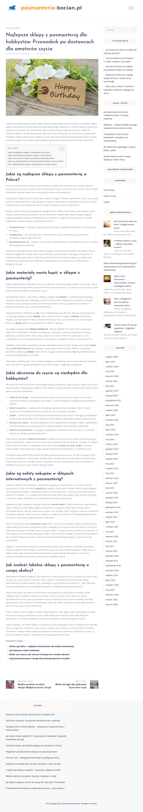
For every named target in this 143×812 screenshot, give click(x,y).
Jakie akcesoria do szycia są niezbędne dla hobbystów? (31, 158)
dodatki (30, 351)
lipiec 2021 (110, 521)
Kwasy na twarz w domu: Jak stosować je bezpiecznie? (30, 714)
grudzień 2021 (112, 497)
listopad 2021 (112, 502)
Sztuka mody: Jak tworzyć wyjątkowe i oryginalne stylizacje (125, 328)
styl (74, 351)
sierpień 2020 (112, 575)
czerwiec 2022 (112, 468)
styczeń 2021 (112, 551)
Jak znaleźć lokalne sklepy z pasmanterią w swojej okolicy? (33, 164)
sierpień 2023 (112, 458)
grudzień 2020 (112, 556)
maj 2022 (110, 473)
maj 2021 (110, 531)
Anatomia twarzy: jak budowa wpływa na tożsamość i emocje (34, 745)
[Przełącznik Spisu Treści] (60, 148)
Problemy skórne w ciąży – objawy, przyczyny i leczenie (125, 244)
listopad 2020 (112, 560)
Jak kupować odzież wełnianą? (24, 650)
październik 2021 (113, 507)
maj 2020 (110, 589)
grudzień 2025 (112, 390)
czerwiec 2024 (112, 434)
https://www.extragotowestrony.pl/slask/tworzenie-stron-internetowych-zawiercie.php (120, 266)
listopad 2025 (112, 395)
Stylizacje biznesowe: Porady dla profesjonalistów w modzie (39, 658)
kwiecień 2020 (112, 594)
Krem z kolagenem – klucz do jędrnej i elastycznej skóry (123, 302)
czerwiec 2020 (112, 585)
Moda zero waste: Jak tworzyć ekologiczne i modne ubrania (39, 654)
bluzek (19, 323)
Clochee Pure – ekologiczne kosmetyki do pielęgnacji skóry (32, 757)
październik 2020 (113, 565)
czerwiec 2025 (112, 419)
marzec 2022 (111, 483)
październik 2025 (113, 400)
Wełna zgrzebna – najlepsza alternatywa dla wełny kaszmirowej (41, 646)
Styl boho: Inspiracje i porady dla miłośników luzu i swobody (33, 720)
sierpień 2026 (112, 356)
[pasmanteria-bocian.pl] (45, 8)
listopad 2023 (112, 454)
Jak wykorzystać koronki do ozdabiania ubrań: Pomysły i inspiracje (116, 115)
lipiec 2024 (110, 429)
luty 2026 (110, 386)
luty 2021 (110, 546)
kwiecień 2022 (112, 478)
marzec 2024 (111, 444)
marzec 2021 (111, 541)
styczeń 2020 (112, 604)
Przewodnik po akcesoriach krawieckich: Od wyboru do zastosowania (116, 137)
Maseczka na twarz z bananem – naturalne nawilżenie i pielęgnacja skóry (119, 89)
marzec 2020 (111, 599)
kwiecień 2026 (112, 376)
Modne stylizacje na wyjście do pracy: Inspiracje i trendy (31, 776)
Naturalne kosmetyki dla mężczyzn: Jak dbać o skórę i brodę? (33, 763)
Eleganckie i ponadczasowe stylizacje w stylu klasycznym (31, 751)
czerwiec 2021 (112, 526)
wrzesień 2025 (112, 405)
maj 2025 (110, 424)
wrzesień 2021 (112, 512)
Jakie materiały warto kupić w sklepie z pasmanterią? (30, 155)
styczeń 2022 (112, 492)
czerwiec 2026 (112, 366)
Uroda (106, 202)
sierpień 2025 (112, 410)
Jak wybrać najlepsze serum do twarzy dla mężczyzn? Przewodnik (35, 782)
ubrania (37, 316)
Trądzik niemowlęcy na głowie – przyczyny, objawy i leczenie (33, 770)
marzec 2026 (111, 381)
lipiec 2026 (110, 361)
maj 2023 (110, 463)
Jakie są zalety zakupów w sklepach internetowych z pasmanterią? (36, 161)
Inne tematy (109, 190)
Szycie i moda (13, 28)
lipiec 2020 (110, 580)
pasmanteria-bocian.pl (70, 803)
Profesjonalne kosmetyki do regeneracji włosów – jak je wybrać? (35, 788)
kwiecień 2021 (112, 536)
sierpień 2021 (112, 517)
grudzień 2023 (112, 449)
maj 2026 (110, 371)
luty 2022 (110, 488)
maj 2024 (110, 439)
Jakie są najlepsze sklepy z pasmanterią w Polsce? (29, 152)
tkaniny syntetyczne (39, 329)
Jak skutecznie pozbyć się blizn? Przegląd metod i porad (125, 224)
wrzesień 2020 (112, 570)
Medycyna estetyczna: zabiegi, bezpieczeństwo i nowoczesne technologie (118, 78)
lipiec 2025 (110, 415)
